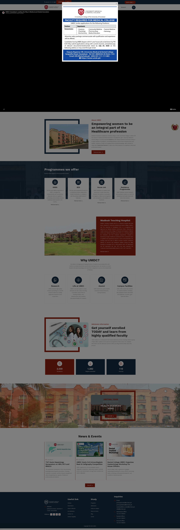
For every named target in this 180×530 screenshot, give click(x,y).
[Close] (116, 4)
